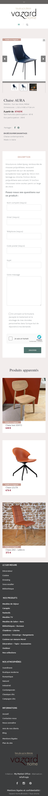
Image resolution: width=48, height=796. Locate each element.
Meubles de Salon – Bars (13, 622)
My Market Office (22, 774)
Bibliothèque (8, 589)
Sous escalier (8, 584)
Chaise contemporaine (14, 136)
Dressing (6, 580)
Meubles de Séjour (10, 604)
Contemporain (8, 690)
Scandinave (7, 668)
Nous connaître (9, 723)
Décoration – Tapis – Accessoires (16, 644)
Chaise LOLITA (12, 487)
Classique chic (8, 694)
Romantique (7, 677)
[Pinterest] (30, 783)
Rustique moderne (10, 672)
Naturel (5, 681)
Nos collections (9, 653)
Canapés (6, 608)
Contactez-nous (9, 718)
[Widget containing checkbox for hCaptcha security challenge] (25, 338)
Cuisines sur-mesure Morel (14, 639)
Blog (4, 733)
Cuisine (5, 575)
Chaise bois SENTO (14, 425)
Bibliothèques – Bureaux (13, 626)
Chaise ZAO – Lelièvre (15, 550)
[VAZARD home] (24, 13)
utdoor (7, 648)
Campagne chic (8, 699)
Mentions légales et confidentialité (23, 790)
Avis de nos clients (10, 728)
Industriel (6, 685)
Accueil (5, 714)
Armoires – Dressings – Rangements (18, 635)
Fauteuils (6, 613)
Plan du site (7, 743)
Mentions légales (9, 739)
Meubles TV (7, 617)
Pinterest (18, 127)
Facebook (15, 127)
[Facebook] (17, 783)
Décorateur (7, 571)
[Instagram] (24, 783)
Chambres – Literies (11, 630)
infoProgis (24, 777)
